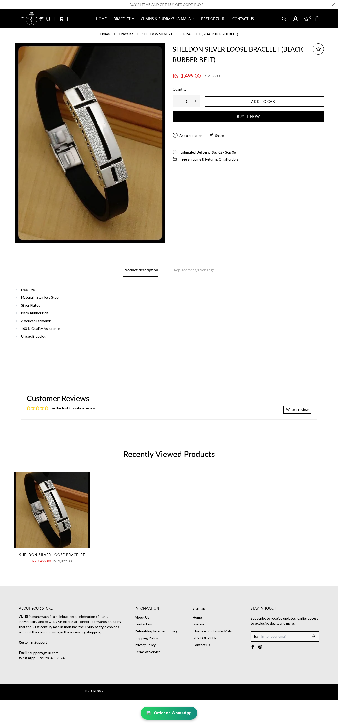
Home (101, 19)
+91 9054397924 (51, 658)
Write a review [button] (297, 409)
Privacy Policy (145, 645)
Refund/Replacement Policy (156, 631)
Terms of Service (148, 652)
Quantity (179, 89)
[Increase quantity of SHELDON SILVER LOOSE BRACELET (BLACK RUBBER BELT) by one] (196, 100)
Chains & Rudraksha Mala (166, 19)
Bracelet (122, 19)
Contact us (243, 19)
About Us (142, 617)
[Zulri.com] (43, 19)
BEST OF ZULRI (213, 19)
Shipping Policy (146, 638)
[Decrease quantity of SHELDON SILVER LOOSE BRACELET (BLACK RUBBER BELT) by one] (177, 100)
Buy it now (248, 116)
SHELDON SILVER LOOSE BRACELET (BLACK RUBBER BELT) (52, 555)
